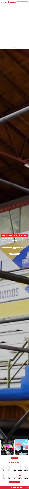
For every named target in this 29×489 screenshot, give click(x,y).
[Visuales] (9, 467)
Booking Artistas (3, 479)
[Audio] (3, 467)
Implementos (26, 478)
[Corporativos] (20, 475)
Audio (3, 470)
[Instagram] (1, 2)
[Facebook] (3, 2)
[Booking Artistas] (3, 475)
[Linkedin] (5, 2)
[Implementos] (26, 475)
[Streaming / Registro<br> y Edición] (26, 467)
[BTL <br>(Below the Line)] (14, 475)
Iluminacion (14, 470)
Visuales (8, 470)
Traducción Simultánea (20, 470)
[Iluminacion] (14, 467)
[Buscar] (28, 2)
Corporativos (20, 478)
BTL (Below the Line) (14, 479)
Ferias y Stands (9, 479)
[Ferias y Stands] (9, 475)
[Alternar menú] (14, 47)
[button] (0, 446)
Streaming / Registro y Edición (26, 471)
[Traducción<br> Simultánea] (20, 467)
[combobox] (22, 2)
